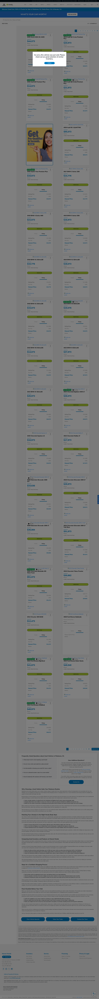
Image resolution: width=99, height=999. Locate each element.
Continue (49, 63)
